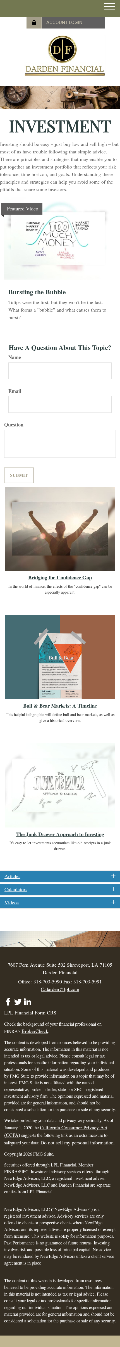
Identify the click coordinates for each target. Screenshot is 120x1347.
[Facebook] (8, 999)
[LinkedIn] (27, 999)
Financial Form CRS (35, 1012)
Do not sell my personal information (77, 1142)
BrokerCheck (34, 1031)
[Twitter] (17, 999)
